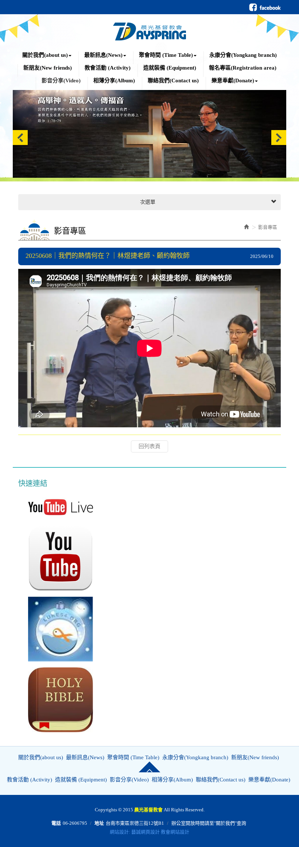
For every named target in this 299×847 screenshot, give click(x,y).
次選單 (147, 202)
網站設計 (119, 832)
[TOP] (149, 766)
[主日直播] (58, 507)
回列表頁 (149, 446)
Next (278, 137)
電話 (56, 823)
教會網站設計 (175, 832)
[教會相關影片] (58, 558)
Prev (20, 137)
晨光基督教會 (149, 29)
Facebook (265, 7)
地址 (99, 823)
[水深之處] (58, 629)
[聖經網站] (58, 699)
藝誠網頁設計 (145, 832)
